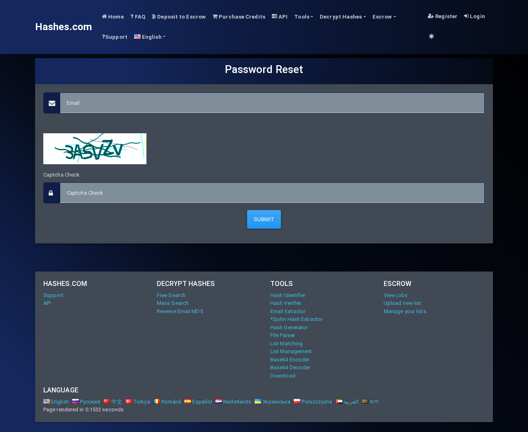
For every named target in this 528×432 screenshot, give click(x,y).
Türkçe (141, 402)
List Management (291, 351)
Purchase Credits (241, 17)
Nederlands (236, 402)
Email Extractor (288, 311)
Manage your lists (405, 311)
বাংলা (373, 402)
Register (445, 16)
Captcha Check (61, 175)
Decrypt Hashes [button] (341, 17)
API (282, 17)
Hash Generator (289, 327)
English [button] (151, 37)
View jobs (396, 295)
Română (171, 402)
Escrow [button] (382, 17)
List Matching (286, 343)
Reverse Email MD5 (180, 311)
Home (115, 17)
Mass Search (173, 303)
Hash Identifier (288, 295)
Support (116, 37)
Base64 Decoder (290, 367)
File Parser (282, 335)
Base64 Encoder (289, 359)
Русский (89, 402)
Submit (264, 219)
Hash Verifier (285, 303)
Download (282, 376)
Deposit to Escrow (181, 17)
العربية (350, 402)
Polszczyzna (316, 402)
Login (477, 16)
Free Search (171, 295)
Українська (275, 402)
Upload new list (403, 303)
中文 (116, 402)
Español (201, 402)
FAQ (139, 17)
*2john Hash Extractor (296, 319)
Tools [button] (301, 17)
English (59, 402)
